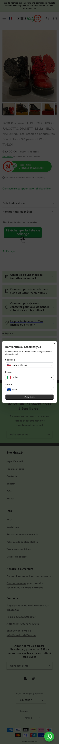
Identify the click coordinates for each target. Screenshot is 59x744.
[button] (29, 365)
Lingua (8, 372)
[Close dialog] (54, 343)
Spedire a (10, 360)
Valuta (8, 384)
